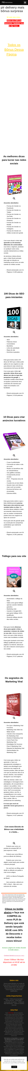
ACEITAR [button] (14, 1066)
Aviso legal (18, 1000)
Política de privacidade (16, 999)
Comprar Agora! (14, 955)
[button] (25, 2)
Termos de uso (9, 1000)
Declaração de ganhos (10, 1002)
